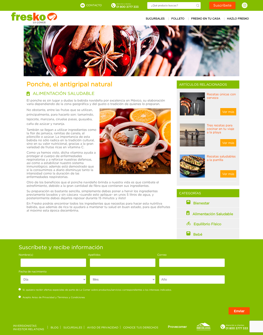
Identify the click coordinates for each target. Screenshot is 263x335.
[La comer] (34, 22)
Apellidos (94, 254)
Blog (55, 327)
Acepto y (54, 297)
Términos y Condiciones (71, 297)
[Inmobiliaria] (203, 329)
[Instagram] (244, 5)
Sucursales (155, 18)
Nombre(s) (26, 254)
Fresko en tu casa (205, 18)
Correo (162, 254)
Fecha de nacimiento (33, 271)
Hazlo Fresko (238, 18)
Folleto (177, 18)
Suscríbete (222, 5)
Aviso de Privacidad (43, 297)
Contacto (93, 5)
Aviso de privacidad (102, 327)
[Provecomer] (177, 326)
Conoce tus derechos (140, 327)
